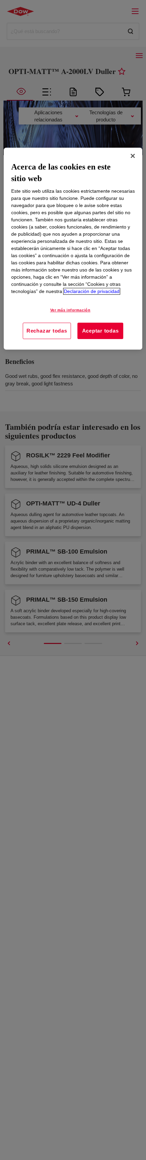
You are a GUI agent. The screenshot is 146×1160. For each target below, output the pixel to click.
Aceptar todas (100, 331)
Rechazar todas (46, 331)
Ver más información (70, 310)
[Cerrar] (132, 155)
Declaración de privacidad (92, 291)
